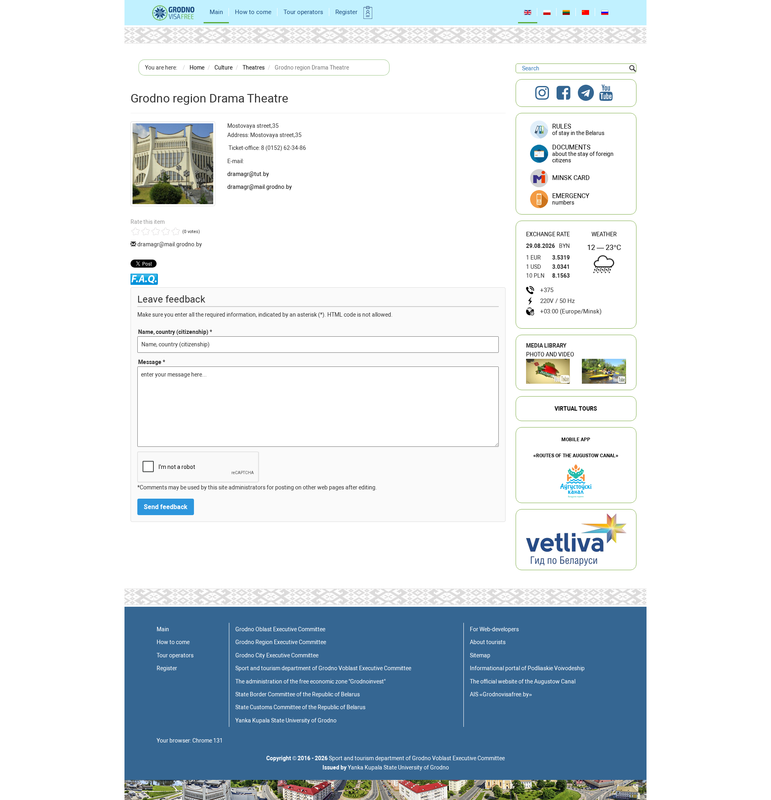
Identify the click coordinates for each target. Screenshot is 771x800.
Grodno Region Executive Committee (280, 642)
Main (216, 12)
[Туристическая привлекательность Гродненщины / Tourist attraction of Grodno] (548, 371)
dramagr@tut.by (248, 174)
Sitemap (480, 655)
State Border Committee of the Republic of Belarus (297, 694)
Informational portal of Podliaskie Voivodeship (527, 668)
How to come (253, 12)
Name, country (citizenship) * (175, 332)
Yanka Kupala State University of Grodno (286, 720)
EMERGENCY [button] (570, 199)
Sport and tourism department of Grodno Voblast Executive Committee (323, 668)
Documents (583, 153)
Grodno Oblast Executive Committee (280, 629)
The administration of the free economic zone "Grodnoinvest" (310, 681)
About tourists (488, 642)
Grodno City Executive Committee (276, 655)
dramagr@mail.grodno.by (259, 187)
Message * (151, 362)
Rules (578, 129)
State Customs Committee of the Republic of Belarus (300, 707)
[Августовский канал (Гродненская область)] (604, 371)
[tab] (576, 199)
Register (346, 12)
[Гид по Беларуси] (576, 539)
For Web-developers (494, 629)
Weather (604, 234)
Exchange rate (548, 234)
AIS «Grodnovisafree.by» (501, 694)
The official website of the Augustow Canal (522, 681)
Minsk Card (571, 178)
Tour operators (303, 12)
